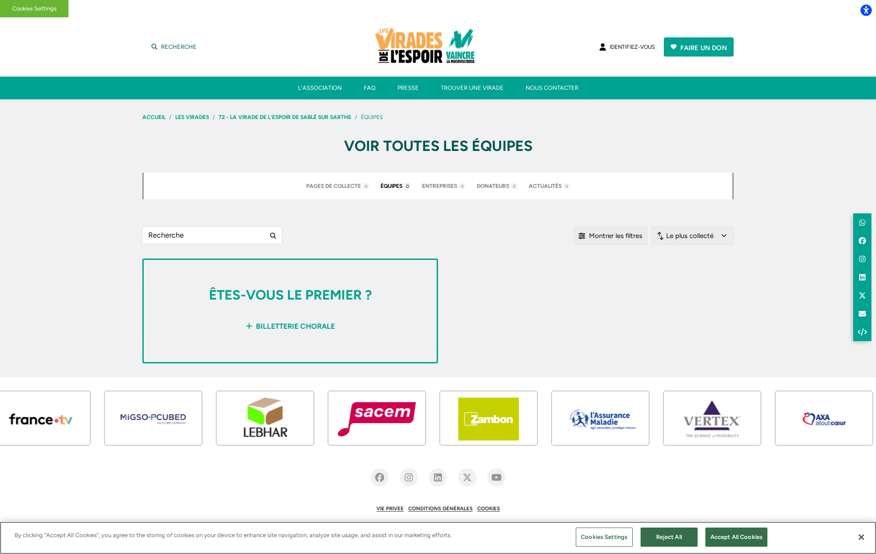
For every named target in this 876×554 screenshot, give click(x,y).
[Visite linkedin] (438, 477)
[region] (438, 538)
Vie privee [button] (390, 508)
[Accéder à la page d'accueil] (437, 46)
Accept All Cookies (736, 536)
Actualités (548, 186)
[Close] (861, 537)
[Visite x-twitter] (467, 477)
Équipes (395, 186)
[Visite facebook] (379, 477)
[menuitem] (320, 88)
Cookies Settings (34, 8)
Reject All (669, 536)
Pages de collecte (336, 186)
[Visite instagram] (409, 477)
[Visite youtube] (496, 477)
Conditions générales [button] (440, 508)
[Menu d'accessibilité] (865, 10)
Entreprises (443, 186)
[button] (862, 222)
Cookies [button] (488, 508)
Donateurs (496, 186)
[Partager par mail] (862, 314)
